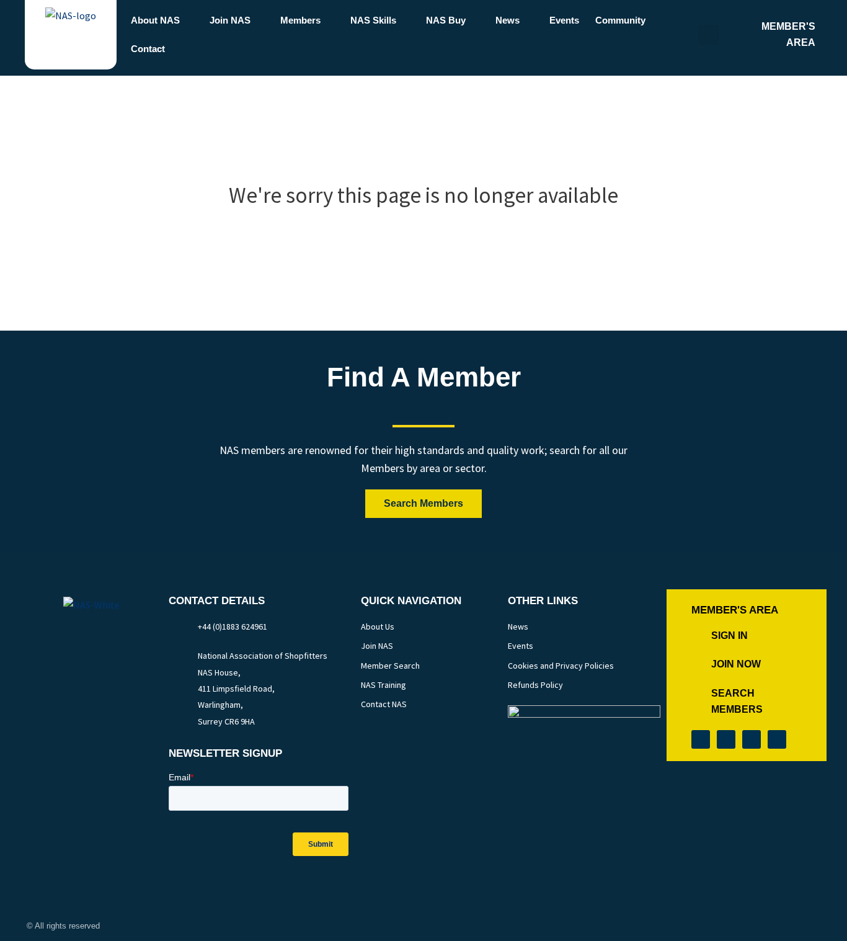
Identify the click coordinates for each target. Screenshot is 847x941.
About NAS (155, 20)
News (507, 20)
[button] (708, 35)
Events (564, 20)
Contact (148, 48)
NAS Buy (446, 20)
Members (300, 20)
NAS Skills (373, 20)
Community (620, 20)
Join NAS (230, 20)
